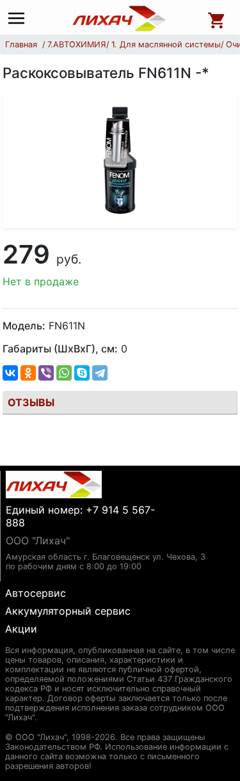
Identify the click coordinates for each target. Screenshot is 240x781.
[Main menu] (19, 18)
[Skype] (82, 373)
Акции (21, 628)
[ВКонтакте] (10, 373)
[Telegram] (100, 373)
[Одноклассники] (28, 373)
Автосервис (35, 593)
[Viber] (46, 373)
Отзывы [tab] (31, 402)
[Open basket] (217, 18)
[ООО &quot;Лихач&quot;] (119, 18)
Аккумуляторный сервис (68, 610)
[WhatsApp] (64, 373)
